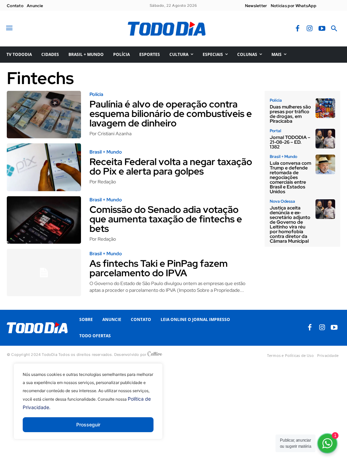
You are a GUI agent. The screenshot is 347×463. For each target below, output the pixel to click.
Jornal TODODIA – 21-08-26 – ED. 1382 (290, 142)
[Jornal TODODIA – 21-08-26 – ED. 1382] (325, 138)
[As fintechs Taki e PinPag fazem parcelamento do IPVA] (44, 272)
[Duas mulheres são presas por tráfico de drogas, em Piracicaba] (325, 108)
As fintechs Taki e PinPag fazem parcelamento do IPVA (158, 268)
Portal (275, 131)
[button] (334, 29)
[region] (88, 406)
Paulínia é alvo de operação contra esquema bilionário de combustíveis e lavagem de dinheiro (170, 113)
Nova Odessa (282, 201)
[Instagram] (310, 29)
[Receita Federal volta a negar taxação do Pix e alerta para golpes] (44, 167)
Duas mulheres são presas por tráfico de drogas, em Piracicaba (290, 114)
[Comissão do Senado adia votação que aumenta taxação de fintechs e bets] (44, 220)
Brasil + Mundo (105, 151)
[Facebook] (297, 29)
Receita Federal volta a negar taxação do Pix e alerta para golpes (170, 166)
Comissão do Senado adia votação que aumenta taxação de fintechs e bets (165, 219)
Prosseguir (88, 424)
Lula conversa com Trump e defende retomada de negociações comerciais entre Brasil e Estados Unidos (290, 177)
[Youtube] (322, 29)
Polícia (96, 94)
